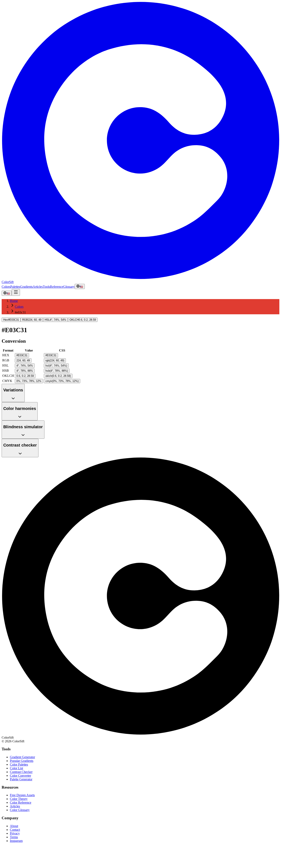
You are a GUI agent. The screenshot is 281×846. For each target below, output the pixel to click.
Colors (6, 286)
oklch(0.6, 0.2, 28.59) (58, 375)
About (14, 826)
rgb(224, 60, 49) (54, 360)
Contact (15, 829)
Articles (38, 286)
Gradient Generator (22, 757)
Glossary (69, 286)
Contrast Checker (21, 772)
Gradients (26, 286)
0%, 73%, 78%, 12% (28, 381)
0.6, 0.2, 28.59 (25, 375)
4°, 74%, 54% (24, 365)
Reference (56, 286)
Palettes (15, 286)
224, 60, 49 (23, 360)
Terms (14, 837)
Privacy (15, 833)
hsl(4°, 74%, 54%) (56, 365)
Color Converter (20, 775)
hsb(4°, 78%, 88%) (56, 370)
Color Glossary (20, 810)
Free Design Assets (22, 795)
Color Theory (19, 799)
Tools (46, 286)
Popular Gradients (21, 760)
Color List (16, 768)
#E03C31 (21, 355)
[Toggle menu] (16, 292)
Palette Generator (21, 779)
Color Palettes (19, 764)
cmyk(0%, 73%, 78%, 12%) (62, 381)
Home (14, 301)
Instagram (16, 841)
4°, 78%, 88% (24, 370)
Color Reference (20, 802)
